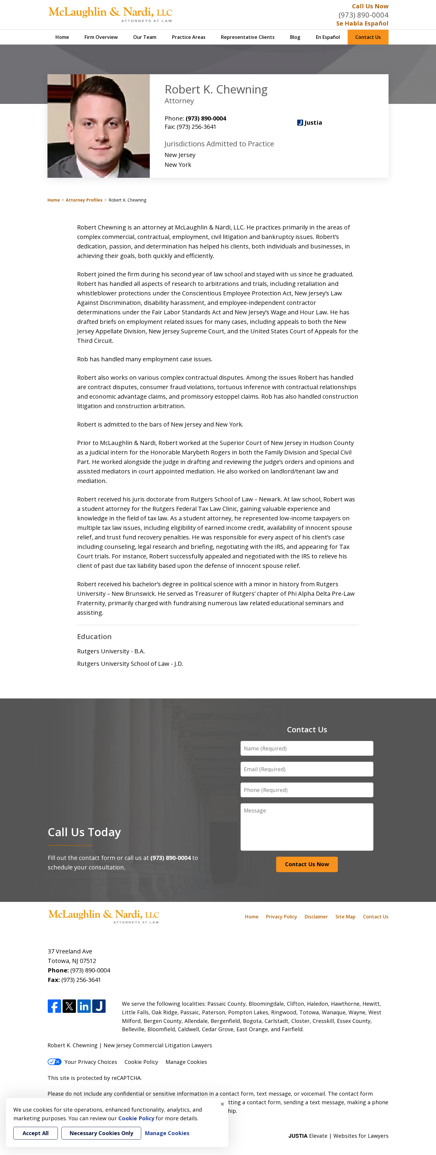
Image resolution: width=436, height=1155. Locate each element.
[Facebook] (54, 1006)
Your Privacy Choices (91, 1061)
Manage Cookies (186, 1061)
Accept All (36, 1133)
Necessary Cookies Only (101, 1133)
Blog (295, 37)
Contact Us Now (307, 864)
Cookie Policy (141, 1061)
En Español (328, 37)
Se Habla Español (362, 23)
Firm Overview (101, 37)
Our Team (144, 37)
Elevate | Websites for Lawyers (339, 1135)
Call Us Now (370, 6)
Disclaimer (316, 916)
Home (62, 37)
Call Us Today (84, 831)
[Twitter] (69, 1006)
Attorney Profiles (84, 200)
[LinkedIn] (84, 1006)
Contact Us (368, 37)
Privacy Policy (281, 916)
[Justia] (99, 1006)
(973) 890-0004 (364, 15)
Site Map (345, 916)
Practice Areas (189, 37)
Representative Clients (248, 37)
